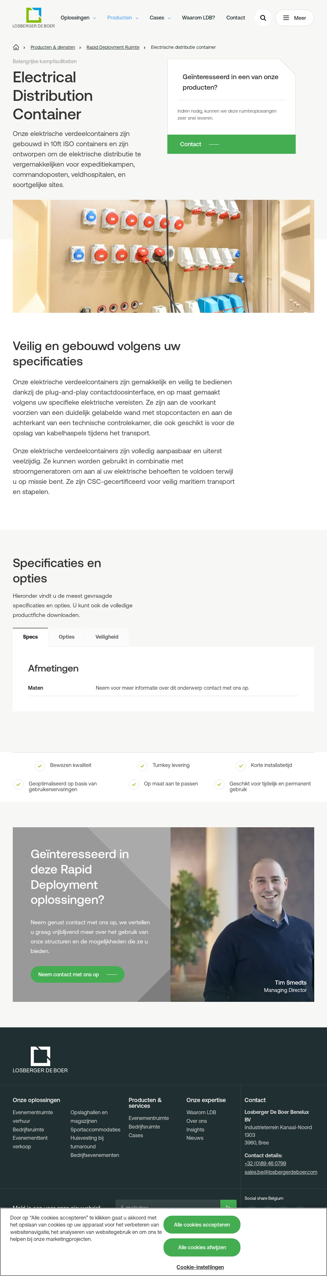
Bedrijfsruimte (28, 1129)
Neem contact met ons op (68, 974)
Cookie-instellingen (200, 1267)
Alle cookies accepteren (202, 1224)
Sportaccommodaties (95, 1129)
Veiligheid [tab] (106, 637)
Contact (235, 17)
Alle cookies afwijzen (202, 1247)
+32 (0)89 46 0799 (265, 1163)
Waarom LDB (201, 1112)
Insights (195, 1129)
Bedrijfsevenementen (95, 1155)
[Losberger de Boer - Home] (40, 1060)
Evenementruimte (149, 1118)
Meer (300, 18)
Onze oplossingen (36, 1100)
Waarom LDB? (198, 17)
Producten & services (145, 1103)
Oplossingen (76, 17)
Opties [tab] (66, 637)
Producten (120, 17)
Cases (157, 17)
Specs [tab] (30, 637)
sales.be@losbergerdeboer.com (281, 1172)
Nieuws (194, 1138)
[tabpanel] (163, 679)
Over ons (196, 1121)
